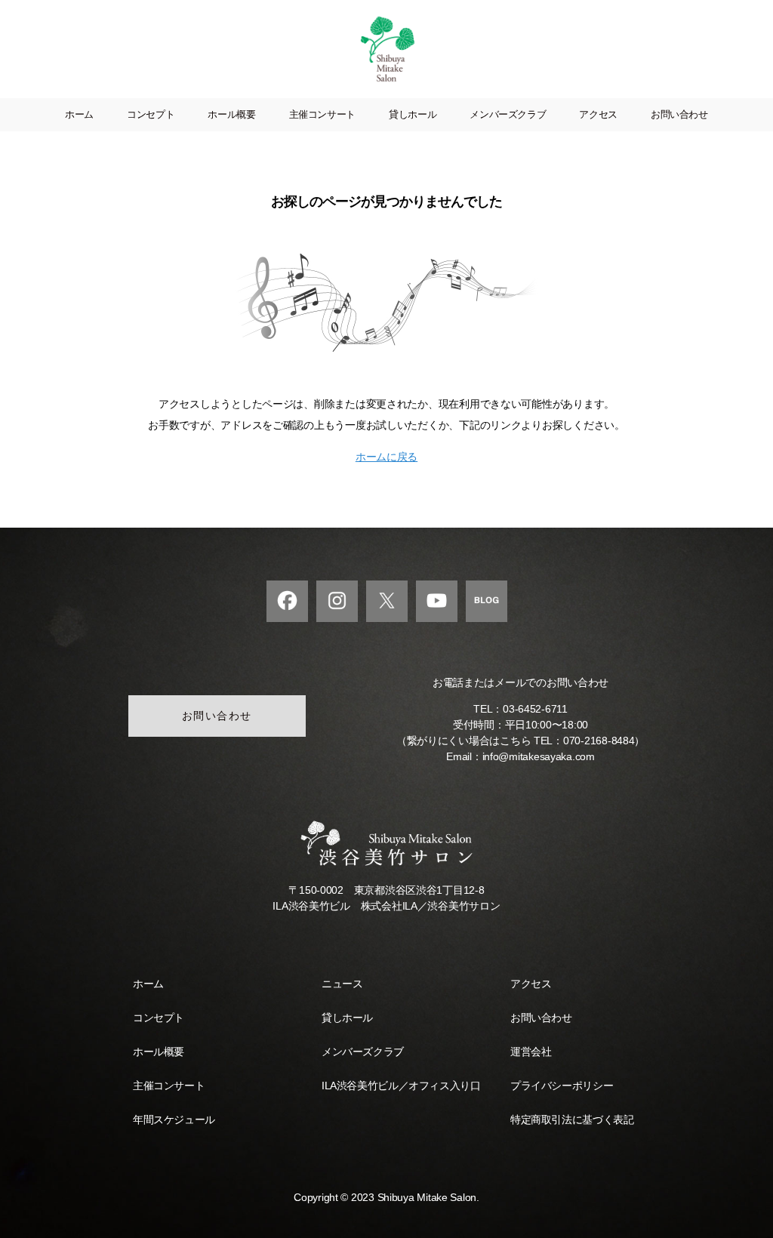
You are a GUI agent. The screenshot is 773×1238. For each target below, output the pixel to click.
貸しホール (412, 114)
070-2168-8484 (599, 740)
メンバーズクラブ (508, 114)
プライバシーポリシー (561, 1085)
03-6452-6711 (535, 709)
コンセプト (150, 114)
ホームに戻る (386, 457)
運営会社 (530, 1052)
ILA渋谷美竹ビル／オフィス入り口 (401, 1085)
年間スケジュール (174, 1119)
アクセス (598, 114)
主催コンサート (322, 114)
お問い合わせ (679, 114)
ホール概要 (231, 114)
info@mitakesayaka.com (538, 756)
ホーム (79, 114)
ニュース (342, 984)
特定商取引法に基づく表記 (571, 1119)
